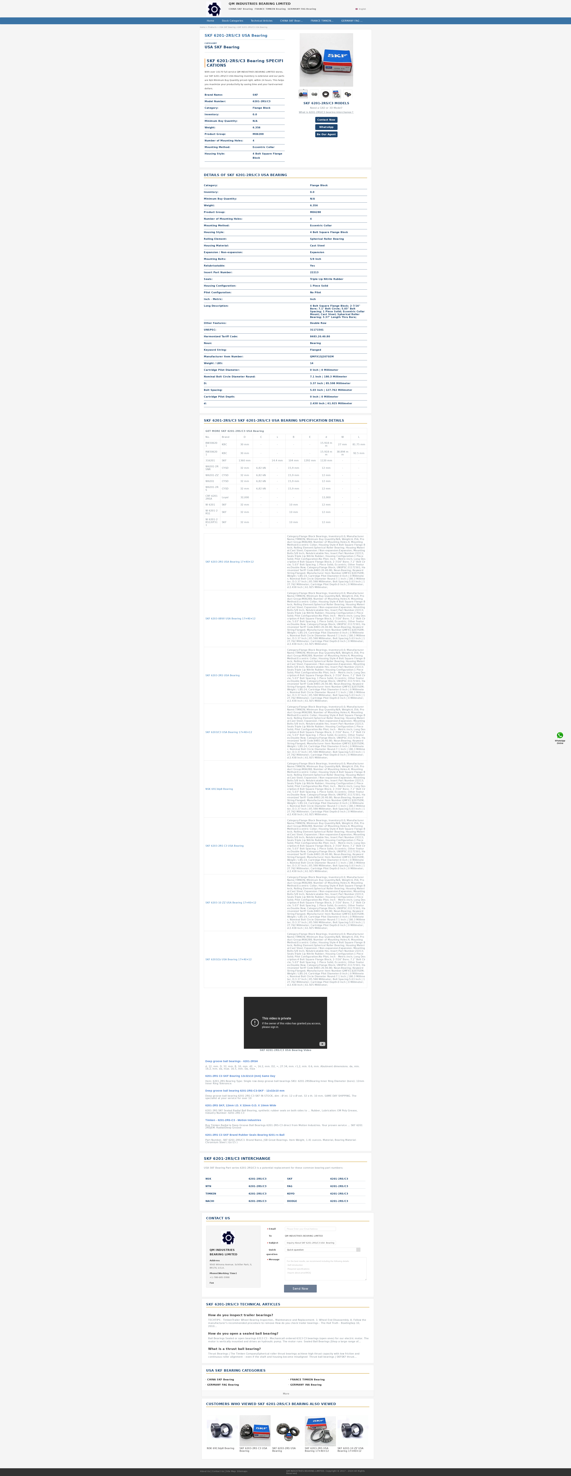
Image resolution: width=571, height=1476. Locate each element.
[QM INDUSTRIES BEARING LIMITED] (213, 8)
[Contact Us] (560, 738)
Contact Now (326, 119)
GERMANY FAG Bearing (354, 20)
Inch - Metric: (213, 299)
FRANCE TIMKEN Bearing (324, 20)
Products (212, 27)
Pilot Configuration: (217, 292)
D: (205, 383)
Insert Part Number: (218, 272)
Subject (272, 1243)
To (270, 1236)
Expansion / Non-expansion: (223, 252)
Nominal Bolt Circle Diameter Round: (229, 376)
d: (205, 403)
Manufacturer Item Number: (223, 356)
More (286, 1393)
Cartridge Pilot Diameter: (222, 370)
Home (210, 20)
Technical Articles (262, 20)
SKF (290, 1178)
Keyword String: (215, 349)
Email (271, 1229)
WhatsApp (326, 127)
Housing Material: (216, 245)
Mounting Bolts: (215, 259)
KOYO (291, 1193)
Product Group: (215, 134)
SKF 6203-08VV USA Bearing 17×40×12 (230, 618)
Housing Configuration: (220, 285)
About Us (205, 1471)
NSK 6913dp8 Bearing (219, 789)
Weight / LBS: (213, 363)
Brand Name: (214, 94)
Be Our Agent (326, 134)
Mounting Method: (217, 147)
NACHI (210, 1201)
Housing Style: (215, 153)
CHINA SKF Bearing (292, 20)
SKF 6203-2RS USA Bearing (223, 675)
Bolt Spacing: (213, 390)
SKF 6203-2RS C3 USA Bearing (225, 845)
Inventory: (212, 114)
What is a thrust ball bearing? (234, 1349)
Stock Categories (232, 20)
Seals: (208, 279)
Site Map (231, 1471)
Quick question (271, 1252)
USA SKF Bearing (227, 27)
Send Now (300, 1288)
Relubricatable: (214, 265)
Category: (211, 107)
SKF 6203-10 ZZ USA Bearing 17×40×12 (231, 902)
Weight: (210, 127)
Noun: (208, 343)
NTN (208, 1186)
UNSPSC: (210, 329)
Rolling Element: (215, 238)
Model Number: (215, 101)
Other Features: (215, 323)
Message (273, 1259)
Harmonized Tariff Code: (221, 336)
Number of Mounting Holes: (224, 140)
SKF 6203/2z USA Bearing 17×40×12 (229, 959)
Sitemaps (242, 1471)
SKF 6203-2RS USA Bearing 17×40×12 (230, 561)
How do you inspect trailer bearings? (240, 1315)
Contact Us (218, 1471)
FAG (289, 1186)
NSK (208, 1178)
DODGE (292, 1201)
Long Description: (216, 305)
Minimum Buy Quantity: (221, 121)
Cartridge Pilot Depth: (219, 396)
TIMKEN (211, 1193)
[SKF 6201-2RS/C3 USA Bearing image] (326, 59)
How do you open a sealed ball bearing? (243, 1333)
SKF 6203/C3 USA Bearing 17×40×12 (229, 732)
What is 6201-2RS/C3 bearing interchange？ (326, 112)
